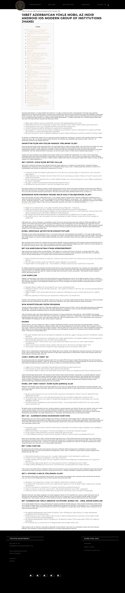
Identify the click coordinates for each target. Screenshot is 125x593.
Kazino (29, 52)
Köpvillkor (89, 547)
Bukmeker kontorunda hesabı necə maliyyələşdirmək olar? (38, 37)
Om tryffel (68, 4)
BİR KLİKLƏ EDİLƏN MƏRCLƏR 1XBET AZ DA (38, 74)
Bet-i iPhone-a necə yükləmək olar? (38, 64)
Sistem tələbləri (33, 72)
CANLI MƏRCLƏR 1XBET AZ (37, 53)
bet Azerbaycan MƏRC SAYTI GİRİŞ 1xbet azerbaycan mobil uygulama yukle (38, 103)
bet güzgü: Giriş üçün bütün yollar (38, 34)
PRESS (12, 561)
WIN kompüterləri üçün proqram (36, 49)
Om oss (51, 4)
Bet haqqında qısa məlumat (37, 99)
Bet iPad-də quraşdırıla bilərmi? (39, 92)
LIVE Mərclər (32, 46)
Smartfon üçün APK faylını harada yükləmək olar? (37, 30)
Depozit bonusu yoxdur (36, 100)
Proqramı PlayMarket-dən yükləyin (37, 89)
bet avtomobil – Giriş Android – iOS (39, 77)
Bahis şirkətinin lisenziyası (37, 85)
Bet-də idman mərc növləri (37, 87)
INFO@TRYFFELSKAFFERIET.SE (21, 546)
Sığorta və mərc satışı (35, 97)
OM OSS (12, 558)
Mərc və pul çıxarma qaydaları (38, 80)
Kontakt (86, 4)
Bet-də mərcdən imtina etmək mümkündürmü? (38, 44)
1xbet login (96, 150)
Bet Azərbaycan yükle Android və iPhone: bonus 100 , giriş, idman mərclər (39, 68)
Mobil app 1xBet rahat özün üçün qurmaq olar (37, 56)
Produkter (35, 4)
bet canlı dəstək (33, 62)
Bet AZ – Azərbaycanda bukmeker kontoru (35, 59)
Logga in (101, 4)
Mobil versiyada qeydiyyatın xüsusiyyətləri (37, 40)
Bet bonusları (32, 95)
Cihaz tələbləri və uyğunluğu (38, 94)
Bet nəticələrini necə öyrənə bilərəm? (38, 83)
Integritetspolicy (92, 550)
